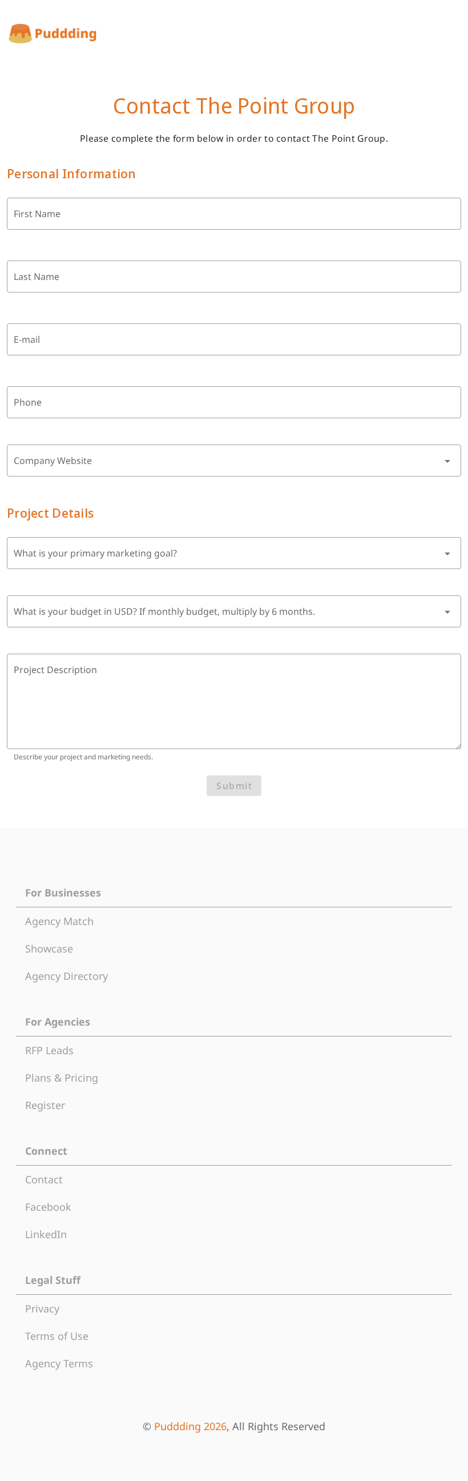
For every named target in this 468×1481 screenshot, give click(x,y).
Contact (44, 1179)
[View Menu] (451, 33)
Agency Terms (59, 1363)
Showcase (49, 948)
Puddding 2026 (190, 1426)
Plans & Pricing (61, 1077)
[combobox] (234, 461)
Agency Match (59, 921)
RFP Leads (49, 1050)
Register (45, 1105)
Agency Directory (66, 976)
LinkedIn (46, 1234)
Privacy (42, 1308)
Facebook (48, 1207)
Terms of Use (56, 1336)
